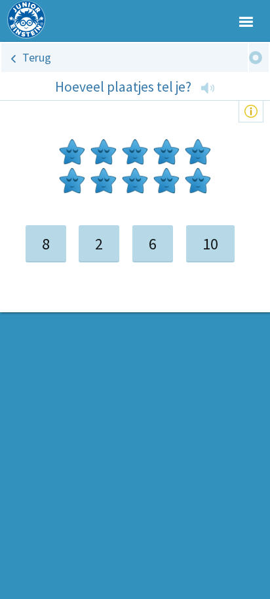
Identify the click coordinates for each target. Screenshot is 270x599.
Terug (36, 57)
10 (210, 244)
